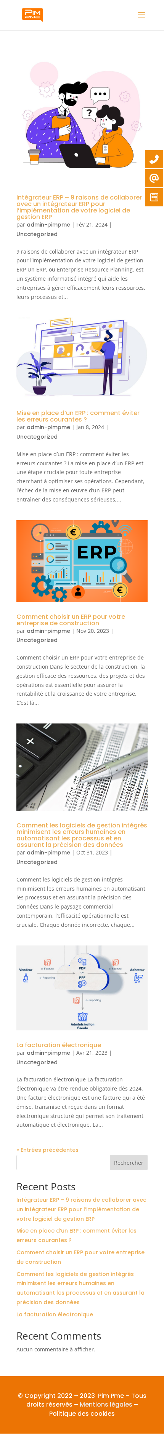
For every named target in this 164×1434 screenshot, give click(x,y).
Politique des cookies (82, 1413)
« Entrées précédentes (47, 1150)
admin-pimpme (48, 224)
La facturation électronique (58, 1045)
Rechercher (128, 1162)
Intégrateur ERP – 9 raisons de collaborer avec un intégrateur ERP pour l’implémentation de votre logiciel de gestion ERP (79, 207)
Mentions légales (106, 1404)
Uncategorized (37, 234)
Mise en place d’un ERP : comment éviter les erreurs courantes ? (78, 416)
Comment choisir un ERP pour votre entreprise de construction (70, 620)
